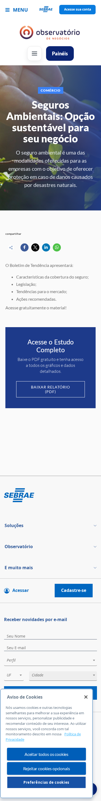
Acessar (20, 590)
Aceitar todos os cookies (46, 754)
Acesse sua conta (77, 9)
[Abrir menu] (34, 53)
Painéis (60, 53)
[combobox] (50, 661)
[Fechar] (86, 697)
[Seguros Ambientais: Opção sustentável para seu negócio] (24, 247)
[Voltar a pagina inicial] (50, 9)
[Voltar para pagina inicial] (50, 495)
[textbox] (53, 660)
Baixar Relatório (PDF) (50, 389)
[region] (46, 743)
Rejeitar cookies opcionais (46, 768)
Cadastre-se (73, 590)
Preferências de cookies (46, 782)
